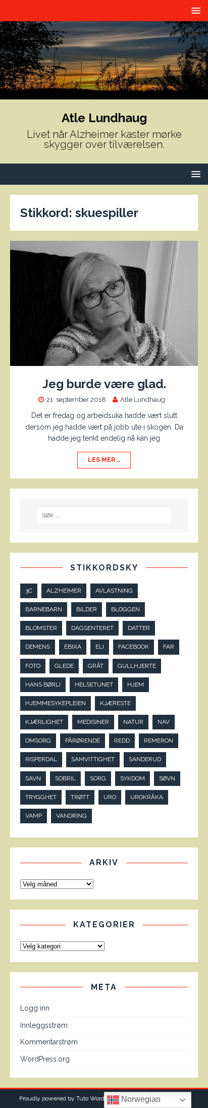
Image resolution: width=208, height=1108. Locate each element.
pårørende (82, 740)
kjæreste (115, 703)
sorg (98, 778)
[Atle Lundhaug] (104, 93)
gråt (95, 665)
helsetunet (94, 684)
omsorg (38, 740)
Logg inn (34, 1008)
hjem (135, 684)
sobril (65, 778)
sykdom (132, 778)
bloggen (125, 609)
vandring (71, 815)
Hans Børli (43, 684)
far (168, 646)
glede (64, 665)
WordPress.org (45, 1059)
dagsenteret (92, 627)
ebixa (72, 646)
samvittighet (93, 759)
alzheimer (63, 590)
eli (99, 646)
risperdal (41, 759)
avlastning (114, 590)
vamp (33, 815)
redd (122, 740)
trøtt (80, 797)
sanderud (145, 759)
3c (28, 590)
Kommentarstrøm (49, 1042)
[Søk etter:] (104, 515)
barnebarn (43, 609)
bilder (86, 609)
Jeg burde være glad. (104, 384)
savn (33, 778)
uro (109, 797)
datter (139, 627)
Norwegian (140, 1099)
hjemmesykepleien (55, 703)
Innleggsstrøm (44, 1025)
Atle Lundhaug (142, 399)
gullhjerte (137, 665)
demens (37, 646)
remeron (158, 740)
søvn (167, 778)
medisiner (93, 721)
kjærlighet (44, 721)
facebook (133, 646)
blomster (41, 627)
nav (164, 721)
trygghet (41, 797)
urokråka (146, 797)
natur (133, 721)
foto (32, 665)
